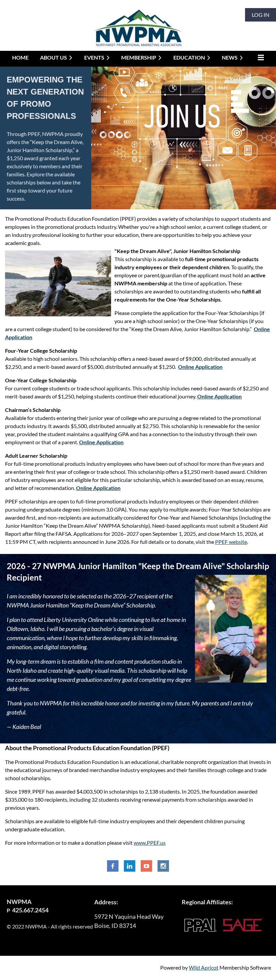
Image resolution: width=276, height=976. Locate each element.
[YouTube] (146, 866)
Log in (260, 14)
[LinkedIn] (129, 866)
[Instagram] (163, 866)
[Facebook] (112, 866)
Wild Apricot (203, 967)
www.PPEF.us (150, 842)
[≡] (259, 57)
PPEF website (231, 541)
